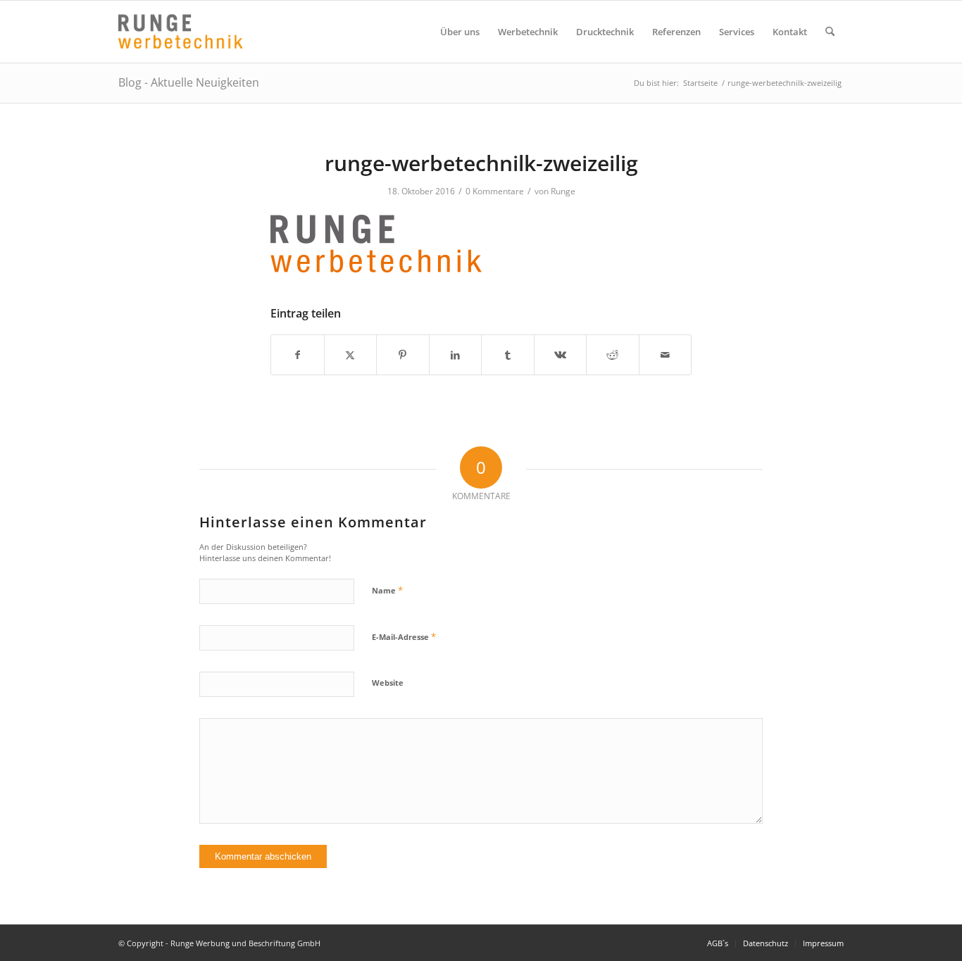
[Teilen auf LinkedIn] (456, 355)
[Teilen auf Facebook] (297, 355)
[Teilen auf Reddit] (613, 355)
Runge (563, 191)
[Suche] (830, 32)
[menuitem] (460, 32)
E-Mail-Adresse (404, 636)
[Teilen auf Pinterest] (403, 355)
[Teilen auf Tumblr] (508, 355)
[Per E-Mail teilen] (665, 355)
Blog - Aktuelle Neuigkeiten (188, 82)
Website (388, 682)
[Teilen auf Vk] (561, 355)
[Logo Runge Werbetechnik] (180, 32)
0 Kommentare (495, 191)
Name (387, 590)
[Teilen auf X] (351, 355)
